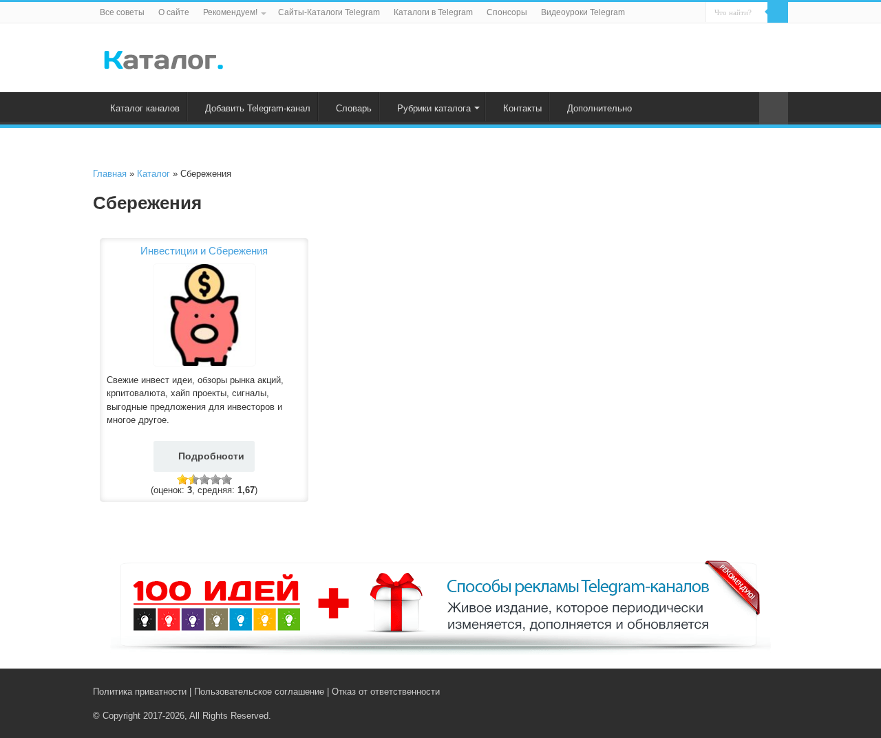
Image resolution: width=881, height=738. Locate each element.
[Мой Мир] (771, 691)
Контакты (522, 108)
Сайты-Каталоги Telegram (329, 12)
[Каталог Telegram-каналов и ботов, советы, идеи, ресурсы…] (163, 57)
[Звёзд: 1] (182, 479)
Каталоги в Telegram (433, 12)
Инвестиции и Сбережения (204, 251)
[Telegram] (758, 691)
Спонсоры (507, 12)
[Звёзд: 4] (215, 479)
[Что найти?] (777, 12)
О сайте (173, 12)
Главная (110, 174)
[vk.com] (742, 691)
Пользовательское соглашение (259, 691)
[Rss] (729, 691)
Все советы (122, 12)
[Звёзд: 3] (204, 479)
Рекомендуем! (230, 12)
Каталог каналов (145, 108)
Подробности (211, 456)
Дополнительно (599, 108)
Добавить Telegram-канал (257, 108)
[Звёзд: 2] (193, 479)
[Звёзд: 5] (226, 479)
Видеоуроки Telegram (583, 12)
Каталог (153, 174)
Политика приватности (140, 691)
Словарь (354, 108)
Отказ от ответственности (386, 691)
